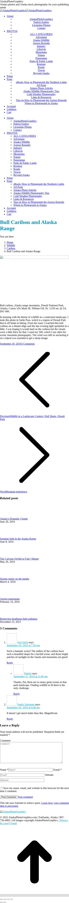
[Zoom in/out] (11, 899)
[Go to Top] (34, 895)
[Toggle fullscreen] (8, 899)
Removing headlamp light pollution (18, 618)
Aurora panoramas (10, 598)
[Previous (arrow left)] (1, 902)
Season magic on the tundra (14, 578)
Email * (57, 769)
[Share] (4, 899)
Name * (4, 769)
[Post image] (9, 515)
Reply (10, 662)
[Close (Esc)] (1, 899)
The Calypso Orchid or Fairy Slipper (19, 558)
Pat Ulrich (22, 642)
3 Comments (28, 343)
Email (14, 823)
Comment (5, 740)
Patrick (27, 673)
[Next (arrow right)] (4, 902)
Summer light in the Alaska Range (18, 538)
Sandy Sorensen (25, 704)
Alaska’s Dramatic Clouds (14, 518)
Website (49, 774)
